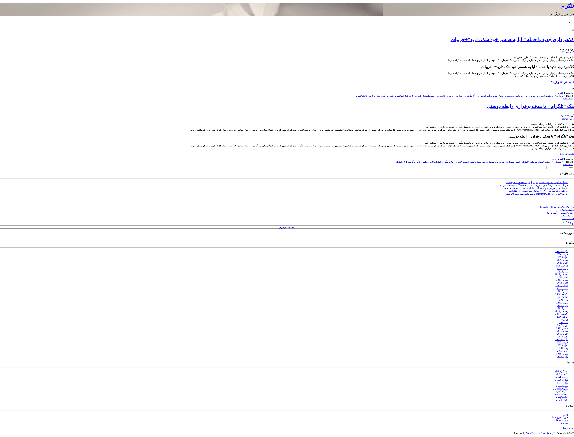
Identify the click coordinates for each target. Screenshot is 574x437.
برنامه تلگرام (561, 377)
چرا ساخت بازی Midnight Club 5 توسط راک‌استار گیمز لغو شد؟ (537, 193)
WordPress (531, 433)
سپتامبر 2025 (561, 274)
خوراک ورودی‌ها (560, 417)
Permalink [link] (568, 98)
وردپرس (564, 423)
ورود (565, 414)
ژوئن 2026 (563, 257)
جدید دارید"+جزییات (525, 96)
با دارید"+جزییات (555, 96)
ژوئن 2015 (563, 345)
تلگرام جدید (558, 93)
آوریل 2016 (562, 325)
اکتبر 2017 (563, 291)
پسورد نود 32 (567, 215)
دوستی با (509, 162)
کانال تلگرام (361, 96)
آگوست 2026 (561, 251)
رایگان (571, 224)
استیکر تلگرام (422, 96)
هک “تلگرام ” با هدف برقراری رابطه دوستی (530, 106)
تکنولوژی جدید (567, 153)
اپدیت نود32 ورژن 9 (562, 82)
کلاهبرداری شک (437, 96)
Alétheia (545, 433)
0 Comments (568, 52)
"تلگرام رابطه (522, 162)
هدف (501, 162)
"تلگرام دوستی (537, 162)
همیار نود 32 (568, 218)
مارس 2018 (562, 280)
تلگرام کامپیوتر (560, 388)
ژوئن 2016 (563, 319)
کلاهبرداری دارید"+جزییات (459, 96)
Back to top (568, 428)
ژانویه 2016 (562, 334)
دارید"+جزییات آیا (496, 96)
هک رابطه (475, 162)
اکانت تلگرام (408, 96)
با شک (543, 96)
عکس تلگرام (561, 397)
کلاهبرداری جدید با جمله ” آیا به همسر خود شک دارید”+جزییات (512, 39)
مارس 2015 (562, 353)
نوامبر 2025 (562, 268)
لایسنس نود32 (567, 210)
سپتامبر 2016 (561, 311)
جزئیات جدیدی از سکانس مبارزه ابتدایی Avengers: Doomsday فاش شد (533, 185)
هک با (495, 162)
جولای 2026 (562, 254)
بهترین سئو (568, 221)
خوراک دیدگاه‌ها (560, 420)
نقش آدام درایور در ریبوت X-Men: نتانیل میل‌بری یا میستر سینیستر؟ (535, 188)
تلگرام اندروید (561, 380)
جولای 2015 (562, 342)
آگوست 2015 (561, 339)
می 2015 (563, 348)
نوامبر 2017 (562, 288)
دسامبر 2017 (561, 285)
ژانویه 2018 (562, 282)
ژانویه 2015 (562, 356)
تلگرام (567, 6)
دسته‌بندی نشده (560, 394)
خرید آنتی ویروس (287, 227)
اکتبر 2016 (563, 308)
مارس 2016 (562, 328)
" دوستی (558, 162)
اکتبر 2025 (563, 271)
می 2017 (563, 299)
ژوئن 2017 (563, 297)
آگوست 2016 (561, 314)
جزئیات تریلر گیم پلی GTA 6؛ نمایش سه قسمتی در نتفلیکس (538, 191)
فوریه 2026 (562, 260)
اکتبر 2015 (563, 336)
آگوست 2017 (561, 294)
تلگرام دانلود (387, 96)
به (537, 96)
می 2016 (563, 322)
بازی (572, 88)
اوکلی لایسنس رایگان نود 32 (560, 212)
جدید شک (510, 96)
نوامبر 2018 (562, 277)
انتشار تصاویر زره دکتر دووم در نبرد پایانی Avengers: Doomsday (537, 182)
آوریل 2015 (562, 351)
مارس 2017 (562, 302)
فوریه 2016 (562, 331)
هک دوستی (486, 162)
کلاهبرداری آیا (480, 96)
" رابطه (549, 162)
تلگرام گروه (374, 96)
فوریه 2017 (562, 305)
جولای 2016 (562, 316)
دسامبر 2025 (561, 265)
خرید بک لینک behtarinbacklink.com (557, 207)
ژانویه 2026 (562, 263)
